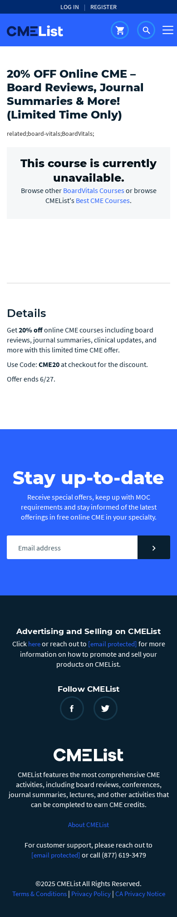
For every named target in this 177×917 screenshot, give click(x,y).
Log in (69, 7)
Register (103, 7)
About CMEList (88, 824)
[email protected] (55, 855)
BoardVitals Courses (93, 190)
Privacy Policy (91, 893)
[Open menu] (168, 30)
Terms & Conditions (39, 893)
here (34, 643)
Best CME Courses (103, 200)
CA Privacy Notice (140, 893)
